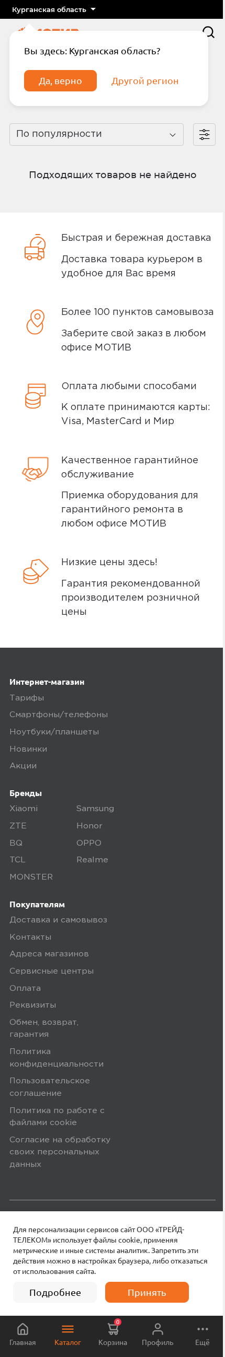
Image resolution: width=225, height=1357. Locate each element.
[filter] (204, 134)
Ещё (202, 1342)
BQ (15, 843)
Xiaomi (23, 809)
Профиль (157, 1342)
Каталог (67, 1342)
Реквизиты (32, 1005)
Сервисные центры (51, 971)
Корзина (112, 1333)
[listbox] (53, 9)
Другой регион (145, 80)
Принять (147, 1292)
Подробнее (55, 1292)
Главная (22, 1342)
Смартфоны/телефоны (58, 715)
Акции (23, 766)
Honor (89, 826)
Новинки (28, 749)
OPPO (89, 843)
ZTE (18, 826)
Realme (92, 860)
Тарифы (26, 698)
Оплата (25, 988)
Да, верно (60, 80)
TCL (17, 860)
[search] (208, 32)
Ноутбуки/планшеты (54, 732)
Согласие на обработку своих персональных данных (59, 1152)
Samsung (95, 809)
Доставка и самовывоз (58, 920)
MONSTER (31, 877)
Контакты (30, 937)
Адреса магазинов (49, 954)
